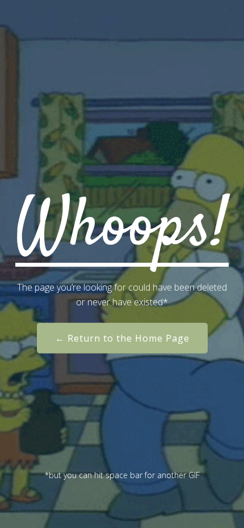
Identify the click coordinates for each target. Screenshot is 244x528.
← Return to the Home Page (122, 338)
